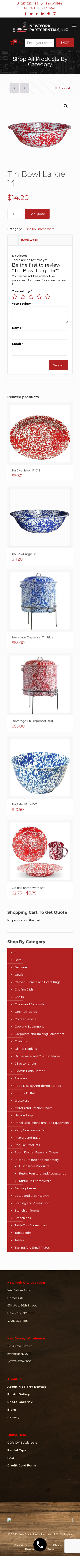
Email (17, 344)
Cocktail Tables (26, 1011)
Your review (22, 303)
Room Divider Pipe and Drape (36, 1152)
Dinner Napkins (26, 1048)
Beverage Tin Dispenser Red (32, 721)
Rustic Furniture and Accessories (42, 1173)
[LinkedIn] (43, 14)
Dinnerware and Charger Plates (37, 1056)
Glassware (22, 1100)
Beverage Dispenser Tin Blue (33, 637)
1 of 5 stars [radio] (14, 296)
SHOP (65, 42)
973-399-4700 (21, 1361)
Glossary (13, 1417)
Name (17, 327)
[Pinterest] (48, 14)
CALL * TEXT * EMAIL (42, 8)
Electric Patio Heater (30, 1071)
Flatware (21, 1078)
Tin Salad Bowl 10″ (24, 804)
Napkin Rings (24, 1115)
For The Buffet (25, 1093)
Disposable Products (34, 1166)
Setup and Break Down (32, 1195)
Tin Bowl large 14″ (24, 554)
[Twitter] (31, 14)
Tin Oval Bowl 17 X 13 (26, 470)
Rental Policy (34, 1549)
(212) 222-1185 (29, 3)
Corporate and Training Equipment (39, 1034)
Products (20, 1545)
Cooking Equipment (29, 1026)
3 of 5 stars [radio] (31, 296)
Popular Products (27, 1145)
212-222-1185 (19, 1320)
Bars (18, 960)
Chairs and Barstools (29, 1004)
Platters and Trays (27, 1137)
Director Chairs (25, 1063)
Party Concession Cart (31, 1130)
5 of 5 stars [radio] (47, 296)
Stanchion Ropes (27, 1210)
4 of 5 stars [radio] (39, 296)
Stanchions (23, 1218)
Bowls (19, 974)
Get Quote (37, 214)
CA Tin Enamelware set (28, 888)
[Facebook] (25, 14)
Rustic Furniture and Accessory (37, 1160)
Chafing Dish (24, 989)
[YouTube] (37, 14)
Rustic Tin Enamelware (38, 229)
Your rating (22, 291)
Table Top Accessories (31, 1225)
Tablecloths (23, 1232)
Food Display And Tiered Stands (38, 1085)
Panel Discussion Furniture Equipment (42, 1122)
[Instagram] (54, 14)
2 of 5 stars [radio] (23, 296)
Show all (64, 88)
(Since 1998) (53, 3)
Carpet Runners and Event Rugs (37, 982)
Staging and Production (32, 1203)
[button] (66, 106)
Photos (58, 1545)
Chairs (19, 997)
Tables (19, 1240)
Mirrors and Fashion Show (33, 1108)
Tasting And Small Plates (32, 1247)
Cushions (21, 1041)
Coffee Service (25, 1019)
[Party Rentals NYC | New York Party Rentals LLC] (40, 27)
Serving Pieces (25, 1188)
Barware (21, 967)
